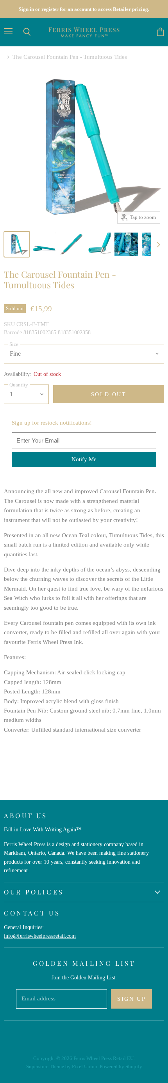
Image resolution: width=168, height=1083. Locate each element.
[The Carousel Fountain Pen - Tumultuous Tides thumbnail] (16, 244)
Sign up (131, 999)
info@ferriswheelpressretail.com (40, 936)
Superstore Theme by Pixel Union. (62, 1066)
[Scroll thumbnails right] (157, 244)
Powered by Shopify (121, 1066)
